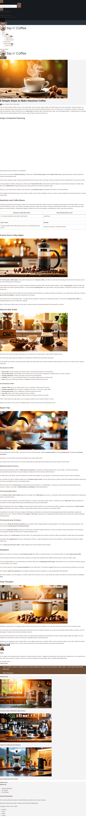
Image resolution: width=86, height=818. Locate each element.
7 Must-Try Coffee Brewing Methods (10, 745)
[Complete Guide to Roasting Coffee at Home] (43, 693)
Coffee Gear (7, 43)
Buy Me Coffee (4, 49)
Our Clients (5, 790)
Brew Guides (7, 41)
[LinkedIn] (9, 645)
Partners (4, 809)
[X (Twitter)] (2, 21)
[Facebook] (1, 21)
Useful (3, 815)
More (3, 34)
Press (3, 811)
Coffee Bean (8, 37)
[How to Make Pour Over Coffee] (43, 761)
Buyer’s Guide (9, 45)
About (3, 813)
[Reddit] (6, 645)
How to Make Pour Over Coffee (9, 779)
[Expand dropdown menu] (7, 34)
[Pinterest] (7, 645)
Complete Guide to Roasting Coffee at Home (12, 710)
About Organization (7, 788)
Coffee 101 (7, 36)
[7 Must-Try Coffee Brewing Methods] (43, 727)
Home (3, 32)
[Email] (4, 645)
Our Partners (5, 792)
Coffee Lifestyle (9, 39)
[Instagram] (4, 21)
